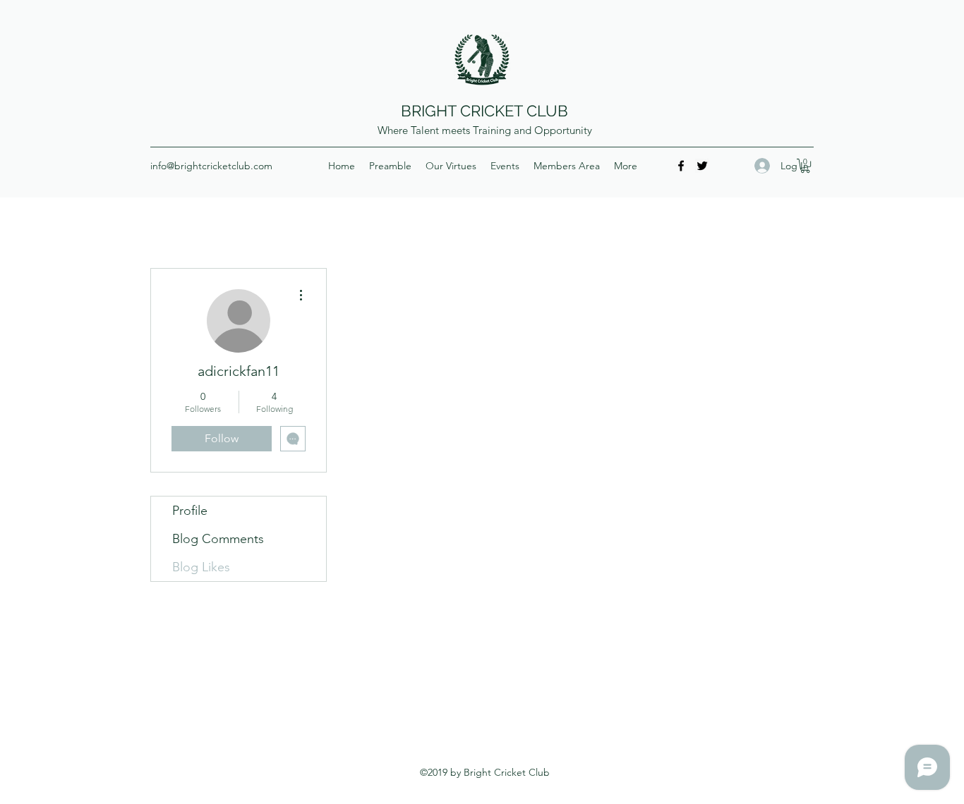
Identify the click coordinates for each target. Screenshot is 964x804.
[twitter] (702, 166)
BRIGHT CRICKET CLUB (484, 111)
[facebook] (681, 166)
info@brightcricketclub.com (211, 165)
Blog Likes (201, 567)
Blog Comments (218, 539)
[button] (805, 166)
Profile (189, 510)
